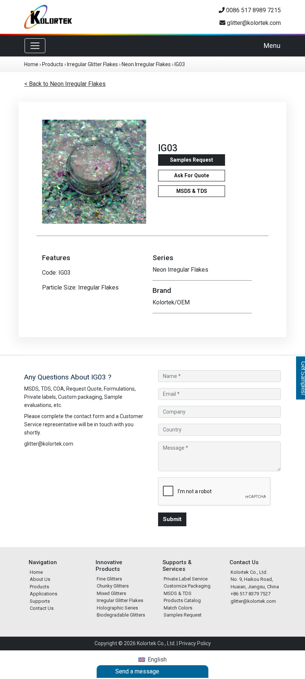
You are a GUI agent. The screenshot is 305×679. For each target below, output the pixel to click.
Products (52, 64)
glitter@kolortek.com (253, 22)
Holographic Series (117, 608)
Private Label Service (186, 579)
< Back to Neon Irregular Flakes (65, 83)
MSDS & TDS (191, 191)
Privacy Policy (195, 643)
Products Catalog (182, 600)
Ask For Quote (191, 175)
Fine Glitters (109, 579)
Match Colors (178, 608)
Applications (43, 593)
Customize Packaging (187, 586)
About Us (40, 579)
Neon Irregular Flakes (146, 64)
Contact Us (42, 608)
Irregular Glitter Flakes (92, 64)
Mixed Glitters (111, 593)
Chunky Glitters (113, 586)
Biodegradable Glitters (121, 615)
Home (31, 64)
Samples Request (191, 160)
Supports (40, 601)
